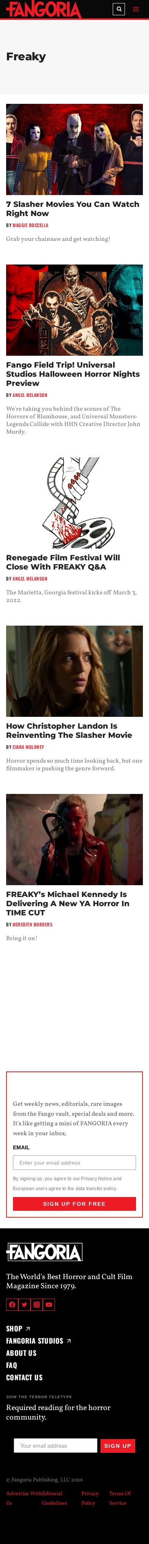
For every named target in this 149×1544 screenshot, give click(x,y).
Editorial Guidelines (54, 1498)
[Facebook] (12, 1305)
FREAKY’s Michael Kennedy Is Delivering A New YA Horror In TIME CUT (68, 903)
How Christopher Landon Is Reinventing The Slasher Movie (69, 730)
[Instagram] (37, 1305)
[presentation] (74, 149)
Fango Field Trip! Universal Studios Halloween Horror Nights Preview (73, 374)
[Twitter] (24, 1305)
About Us (21, 1353)
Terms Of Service (120, 1498)
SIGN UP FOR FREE (74, 1204)
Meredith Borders (32, 924)
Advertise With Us (24, 1498)
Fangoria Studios (34, 1341)
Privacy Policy (90, 1498)
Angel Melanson (30, 395)
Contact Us (24, 1377)
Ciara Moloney (28, 747)
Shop (14, 1328)
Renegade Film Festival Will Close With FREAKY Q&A (63, 562)
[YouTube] (49, 1305)
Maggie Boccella (31, 225)
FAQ (11, 1365)
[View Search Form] (119, 9)
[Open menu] (136, 9)
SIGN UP (117, 1446)
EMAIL (21, 1147)
